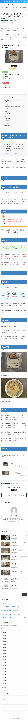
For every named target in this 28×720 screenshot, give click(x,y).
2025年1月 (5, 653)
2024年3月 (5, 683)
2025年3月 (5, 647)
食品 (15, 20)
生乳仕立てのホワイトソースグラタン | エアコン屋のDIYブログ (17, 472)
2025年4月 (5, 644)
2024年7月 (5, 671)
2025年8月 (5, 632)
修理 (4, 700)
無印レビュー (5, 20)
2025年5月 (5, 641)
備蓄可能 (6, 111)
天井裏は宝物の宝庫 (5, 603)
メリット (6, 104)
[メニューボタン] (1, 4)
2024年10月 (5, 662)
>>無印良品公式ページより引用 (10, 153)
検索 (24, 595)
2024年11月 (5, 659)
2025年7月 (5, 635)
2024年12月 (5, 656)
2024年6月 (5, 674)
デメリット (7, 113)
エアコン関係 (6, 694)
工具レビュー (6, 703)
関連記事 (6, 125)
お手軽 (6, 109)
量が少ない (7, 116)
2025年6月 (5, 638)
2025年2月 (5, 650)
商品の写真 (7, 120)
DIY (4, 691)
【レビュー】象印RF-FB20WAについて (10, 606)
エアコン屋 (14, 515)
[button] (12, 490)
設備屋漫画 (5, 709)
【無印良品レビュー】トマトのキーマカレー (11, 614)
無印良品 (11, 20)
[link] (14, 524)
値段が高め (7, 118)
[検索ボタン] (26, 4)
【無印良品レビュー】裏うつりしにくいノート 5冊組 (13, 618)
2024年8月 (5, 668)
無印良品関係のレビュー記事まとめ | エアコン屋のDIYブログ (13, 456)
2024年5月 (5, 677)
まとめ (6, 123)
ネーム (4, 697)
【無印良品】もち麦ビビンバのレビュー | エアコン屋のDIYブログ (17, 464)
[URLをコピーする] (15, 490)
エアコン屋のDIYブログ (14, 4)
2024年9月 (5, 665)
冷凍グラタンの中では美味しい (12, 106)
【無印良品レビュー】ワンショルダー (9, 610)
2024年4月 (5, 680)
